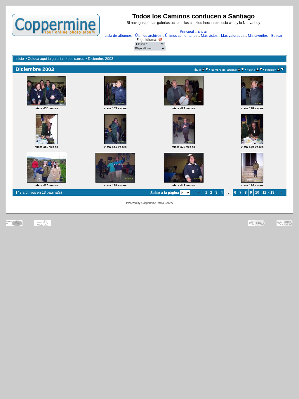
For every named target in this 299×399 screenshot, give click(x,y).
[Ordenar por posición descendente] (282, 69)
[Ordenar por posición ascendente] (278, 69)
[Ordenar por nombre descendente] (242, 69)
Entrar (202, 32)
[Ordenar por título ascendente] (203, 69)
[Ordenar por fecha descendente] (261, 69)
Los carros (75, 59)
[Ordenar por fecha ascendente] (257, 69)
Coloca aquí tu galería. (46, 59)
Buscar (276, 36)
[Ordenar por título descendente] (206, 69)
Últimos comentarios (181, 36)
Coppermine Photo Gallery (157, 203)
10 (257, 192)
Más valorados (232, 36)
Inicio (19, 59)
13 (272, 192)
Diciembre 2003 (100, 59)
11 (264, 192)
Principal (187, 32)
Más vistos (209, 36)
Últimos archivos (148, 36)
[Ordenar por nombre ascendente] (239, 69)
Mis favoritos (258, 36)
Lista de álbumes (118, 36)
